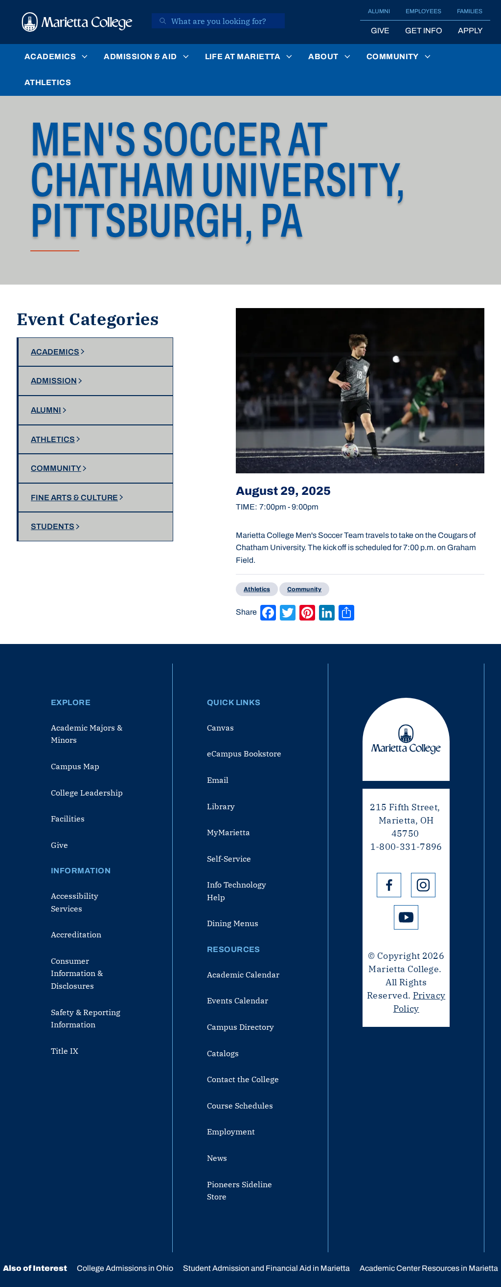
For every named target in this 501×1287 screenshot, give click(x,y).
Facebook (389, 885)
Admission (54, 381)
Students (52, 526)
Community (392, 56)
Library (221, 806)
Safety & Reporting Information (85, 1018)
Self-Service (229, 859)
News (217, 1158)
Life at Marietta (243, 56)
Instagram (423, 885)
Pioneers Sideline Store (239, 1190)
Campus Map (75, 766)
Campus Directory (240, 1027)
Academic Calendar (243, 974)
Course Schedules (240, 1105)
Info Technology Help (236, 891)
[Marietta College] (77, 22)
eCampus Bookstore (244, 753)
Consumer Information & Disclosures (77, 973)
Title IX (64, 1051)
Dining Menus (232, 923)
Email (217, 780)
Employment (231, 1131)
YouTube (406, 917)
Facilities (68, 818)
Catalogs (223, 1053)
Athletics (47, 82)
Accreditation (76, 934)
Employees (423, 11)
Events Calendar (237, 1000)
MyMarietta (228, 832)
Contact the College (243, 1079)
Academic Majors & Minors (86, 734)
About (323, 56)
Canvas (220, 727)
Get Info (423, 30)
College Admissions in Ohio (125, 1268)
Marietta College (406, 739)
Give (380, 30)
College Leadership (87, 793)
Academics (50, 56)
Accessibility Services (74, 902)
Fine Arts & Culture (74, 497)
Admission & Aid (140, 56)
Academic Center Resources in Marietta (429, 1268)
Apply (470, 30)
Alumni (379, 11)
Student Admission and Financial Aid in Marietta (266, 1268)
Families (469, 11)
